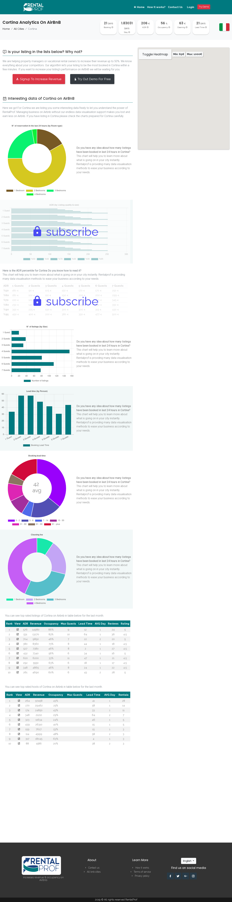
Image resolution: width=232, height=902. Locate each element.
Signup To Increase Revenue (40, 79)
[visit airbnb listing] (17, 629)
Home (140, 7)
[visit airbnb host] (19, 700)
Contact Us (175, 7)
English (187, 861)
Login (190, 7)
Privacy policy (141, 875)
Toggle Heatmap (155, 54)
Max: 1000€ (194, 54)
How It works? (156, 7)
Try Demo (204, 6)
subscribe (71, 231)
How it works (142, 867)
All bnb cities (93, 871)
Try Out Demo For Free (94, 79)
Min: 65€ (178, 54)
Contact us (93, 867)
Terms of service (142, 871)
